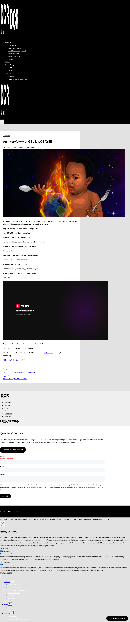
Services (7, 582)
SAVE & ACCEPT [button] (6, 573)
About (10, 68)
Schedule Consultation (13, 449)
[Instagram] (4, 422)
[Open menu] (2, 122)
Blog (6, 408)
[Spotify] (18, 422)
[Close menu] (0, 576)
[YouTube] (15, 422)
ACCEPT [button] (111, 519)
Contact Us (11, 76)
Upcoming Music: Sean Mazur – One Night (19, 371)
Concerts (8, 414)
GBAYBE (10, 360)
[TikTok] (7, 422)
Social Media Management (17, 51)
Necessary (6, 551)
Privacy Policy (15, 511)
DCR (6, 147)
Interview (6, 136)
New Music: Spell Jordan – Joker (15, 377)
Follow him (48, 353)
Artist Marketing (13, 45)
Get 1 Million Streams (15, 56)
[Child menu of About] (13, 65)
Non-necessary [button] (5, 562)
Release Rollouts (13, 53)
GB (4, 360)
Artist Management (14, 48)
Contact (7, 613)
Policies (8, 416)
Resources (9, 411)
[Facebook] (1, 422)
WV (23, 360)
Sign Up (10, 59)
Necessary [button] (4, 548)
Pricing (7, 62)
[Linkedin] (13, 422)
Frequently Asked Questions (17, 79)
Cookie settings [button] (99, 519)
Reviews (10, 70)
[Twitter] (10, 422)
